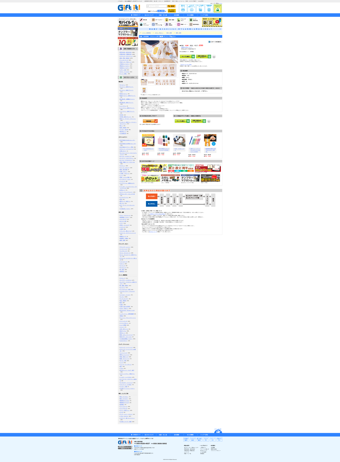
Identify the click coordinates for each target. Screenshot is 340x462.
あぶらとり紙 (123, 221)
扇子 (121, 366)
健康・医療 (122, 240)
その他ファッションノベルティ (127, 388)
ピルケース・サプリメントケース (128, 233)
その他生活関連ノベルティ (126, 338)
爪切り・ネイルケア (124, 225)
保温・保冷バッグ (124, 356)
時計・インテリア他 (123, 393)
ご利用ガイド (203, 447)
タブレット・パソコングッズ (127, 149)
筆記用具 (121, 81)
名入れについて (153, 231)
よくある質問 (203, 452)
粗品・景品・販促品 (124, 58)
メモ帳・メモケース (124, 173)
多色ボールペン (123, 93)
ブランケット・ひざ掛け (125, 384)
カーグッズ (122, 265)
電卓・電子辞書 (123, 169)
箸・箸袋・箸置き (124, 285)
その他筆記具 (123, 133)
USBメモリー (123, 151)
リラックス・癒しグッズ (125, 231)
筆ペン (121, 125)
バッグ (121, 362)
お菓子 (121, 304)
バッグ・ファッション (124, 344)
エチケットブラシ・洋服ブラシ (127, 373)
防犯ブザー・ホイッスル (125, 336)
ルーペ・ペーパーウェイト (126, 192)
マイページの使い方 (204, 449)
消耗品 (121, 315)
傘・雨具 (122, 269)
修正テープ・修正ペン (125, 201)
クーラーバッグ (123, 249)
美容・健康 (121, 212)
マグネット (122, 165)
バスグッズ (122, 227)
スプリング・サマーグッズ (126, 56)
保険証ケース (123, 236)
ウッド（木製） (123, 73)
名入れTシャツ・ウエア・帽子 (127, 370)
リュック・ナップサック (125, 364)
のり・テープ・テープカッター (127, 205)
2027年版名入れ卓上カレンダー (127, 140)
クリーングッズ (123, 321)
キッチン (122, 296)
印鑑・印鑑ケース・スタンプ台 (127, 162)
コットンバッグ (123, 352)
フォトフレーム (123, 406)
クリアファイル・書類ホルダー (127, 183)
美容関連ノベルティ (124, 217)
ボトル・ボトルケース (125, 253)
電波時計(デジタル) (124, 400)
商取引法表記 (214, 449)
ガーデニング (123, 267)
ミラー (121, 223)
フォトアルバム (123, 408)
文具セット (122, 190)
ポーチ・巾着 (123, 360)
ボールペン (122, 85)
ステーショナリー (123, 137)
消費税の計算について (186, 47)
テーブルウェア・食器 (125, 289)
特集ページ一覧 (187, 453)
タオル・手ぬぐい (124, 308)
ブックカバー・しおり (125, 179)
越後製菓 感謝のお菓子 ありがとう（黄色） (211, 150)
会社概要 (213, 447)
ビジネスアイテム (124, 197)
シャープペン (123, 106)
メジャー (122, 327)
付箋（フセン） (123, 171)
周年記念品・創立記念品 (125, 52)
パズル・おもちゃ (124, 416)
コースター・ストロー (125, 294)
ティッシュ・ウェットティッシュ (128, 317)
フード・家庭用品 (123, 275)
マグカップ (122, 278)
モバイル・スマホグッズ (125, 156)
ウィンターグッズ (124, 60)
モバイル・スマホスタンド (126, 160)
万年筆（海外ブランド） (125, 116)
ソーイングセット (124, 323)
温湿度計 (122, 404)
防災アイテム (123, 331)
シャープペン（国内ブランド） (127, 108)
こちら (220, 3)
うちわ (121, 368)
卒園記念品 (192, 450)
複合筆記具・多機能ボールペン (127, 99)
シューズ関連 (123, 325)
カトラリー (122, 287)
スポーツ (122, 263)
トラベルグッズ (123, 261)
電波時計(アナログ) (124, 402)
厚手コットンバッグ (124, 354)
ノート (121, 175)
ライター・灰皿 (123, 386)
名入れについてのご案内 (186, 64)
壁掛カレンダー (195, 447)
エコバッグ (186, 452)
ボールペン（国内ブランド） (127, 86)
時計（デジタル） (124, 396)
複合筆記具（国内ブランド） (127, 102)
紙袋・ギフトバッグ (124, 358)
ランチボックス (123, 251)
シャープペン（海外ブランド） (127, 111)
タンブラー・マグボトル (125, 280)
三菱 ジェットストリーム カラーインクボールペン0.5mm (195, 150)
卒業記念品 (186, 450)
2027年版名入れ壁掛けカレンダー (128, 143)
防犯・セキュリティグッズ (126, 335)
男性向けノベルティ (124, 66)
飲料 (121, 302)
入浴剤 (121, 229)
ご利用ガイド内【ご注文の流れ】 (157, 214)
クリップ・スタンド (124, 167)
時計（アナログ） (124, 398)
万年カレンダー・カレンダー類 (127, 194)
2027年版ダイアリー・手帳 (126, 147)
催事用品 (122, 271)
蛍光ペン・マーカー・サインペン (128, 118)
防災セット (122, 333)
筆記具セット (123, 131)
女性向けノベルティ (124, 68)
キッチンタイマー (124, 298)
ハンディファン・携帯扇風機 (127, 314)
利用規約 (202, 453)
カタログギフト (123, 340)
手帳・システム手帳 (124, 177)
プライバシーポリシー (216, 450)
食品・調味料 (123, 300)
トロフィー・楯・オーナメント (127, 418)
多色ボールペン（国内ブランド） (128, 95)
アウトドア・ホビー (123, 243)
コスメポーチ (123, 219)
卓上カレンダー (187, 447)
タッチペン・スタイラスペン (127, 158)
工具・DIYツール (124, 329)
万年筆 (121, 115)
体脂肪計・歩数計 (124, 238)
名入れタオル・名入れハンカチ (127, 310)
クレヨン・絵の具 (124, 129)
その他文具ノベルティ (125, 208)
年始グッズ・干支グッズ (125, 62)
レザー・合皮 (123, 69)
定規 (121, 199)
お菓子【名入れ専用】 (125, 306)
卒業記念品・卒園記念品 (125, 54)
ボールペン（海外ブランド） (127, 90)
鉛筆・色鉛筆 (123, 127)
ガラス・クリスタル (124, 71)
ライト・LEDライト (124, 410)
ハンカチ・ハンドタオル (125, 377)
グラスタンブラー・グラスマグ (127, 291)
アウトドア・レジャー (125, 247)
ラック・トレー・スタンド (126, 414)
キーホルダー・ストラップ (126, 382)
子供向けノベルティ (124, 64)
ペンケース (122, 181)
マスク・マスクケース (125, 215)
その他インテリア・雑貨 (125, 421)
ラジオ (121, 412)
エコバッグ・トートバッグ (126, 347)
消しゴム (122, 203)
